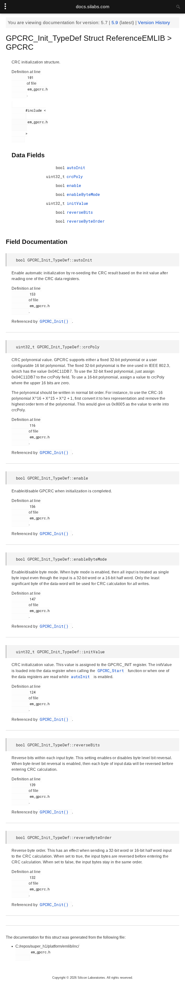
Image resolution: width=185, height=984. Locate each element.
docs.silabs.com (92, 6)
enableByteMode (83, 194)
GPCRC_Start (112, 670)
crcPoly (75, 176)
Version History (154, 22)
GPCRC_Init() (55, 321)
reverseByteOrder (86, 221)
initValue (77, 203)
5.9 (115, 22)
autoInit (76, 167)
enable (74, 185)
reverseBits (80, 212)
